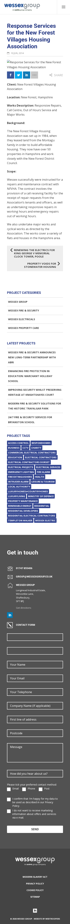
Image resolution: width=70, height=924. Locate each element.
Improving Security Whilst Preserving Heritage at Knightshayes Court (34, 392)
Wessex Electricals (21, 319)
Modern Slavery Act (35, 876)
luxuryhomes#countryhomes (28, 491)
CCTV (25, 447)
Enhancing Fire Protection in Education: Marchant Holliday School (30, 376)
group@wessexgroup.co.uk (34, 576)
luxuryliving (16, 496)
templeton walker (20, 520)
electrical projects (20, 467)
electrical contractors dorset (29, 462)
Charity (36, 447)
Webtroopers (52, 919)
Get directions (23, 607)
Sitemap (35, 896)
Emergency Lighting (21, 472)
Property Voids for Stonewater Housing (42, 265)
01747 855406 (24, 568)
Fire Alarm (43, 472)
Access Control (18, 443)
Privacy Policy (35, 883)
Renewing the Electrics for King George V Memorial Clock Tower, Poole (32, 253)
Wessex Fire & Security (23, 310)
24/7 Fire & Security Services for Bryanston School (30, 419)
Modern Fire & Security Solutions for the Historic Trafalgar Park (34, 406)
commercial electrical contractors (32, 452)
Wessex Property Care (23, 328)
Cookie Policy (35, 890)
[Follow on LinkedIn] (10, 615)
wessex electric (45, 520)
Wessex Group (17, 301)
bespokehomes (41, 443)
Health (39, 476)
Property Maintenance (23, 501)
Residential (41, 505)
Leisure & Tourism (43, 481)
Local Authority (19, 486)
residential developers (23, 510)
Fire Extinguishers (20, 476)
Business (14, 447)
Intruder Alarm (18, 481)
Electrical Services (48, 467)
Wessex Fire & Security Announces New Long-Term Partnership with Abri (32, 357)
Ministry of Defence (41, 496)
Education (15, 457)
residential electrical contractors (31, 515)
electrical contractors (41, 457)
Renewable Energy (19, 505)
